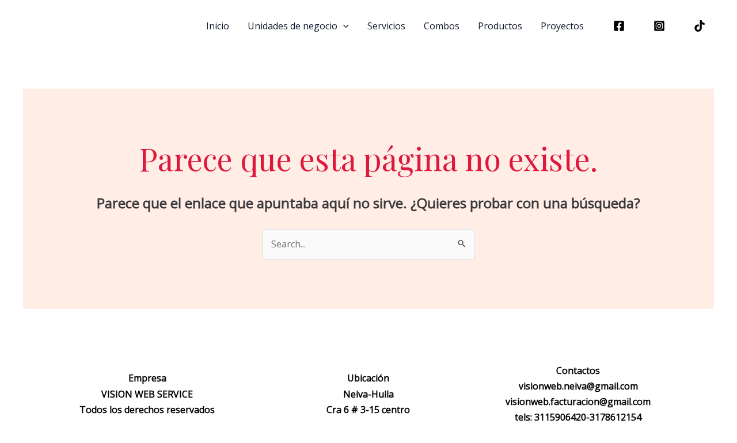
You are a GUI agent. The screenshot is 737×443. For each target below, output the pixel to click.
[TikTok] (699, 26)
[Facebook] (619, 26)
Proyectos (562, 26)
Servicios (386, 26)
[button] (343, 26)
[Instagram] (659, 26)
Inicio (217, 26)
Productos (500, 26)
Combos (441, 26)
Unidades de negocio (292, 26)
